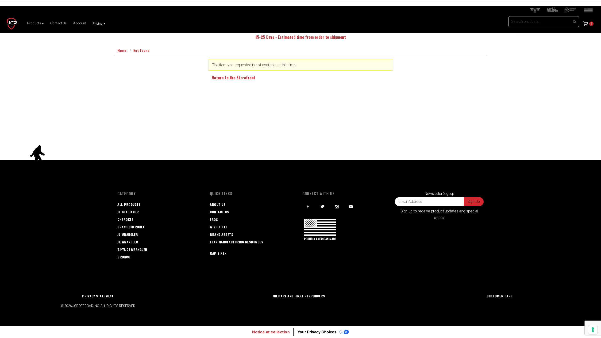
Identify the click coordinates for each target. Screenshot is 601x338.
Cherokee (125, 219)
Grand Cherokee (131, 226)
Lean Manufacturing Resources (236, 241)
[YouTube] (351, 206)
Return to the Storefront (233, 78)
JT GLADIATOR (128, 211)
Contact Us (219, 211)
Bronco (123, 256)
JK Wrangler (127, 241)
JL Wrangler (127, 234)
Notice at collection (271, 332)
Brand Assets (221, 234)
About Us (217, 204)
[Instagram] (337, 206)
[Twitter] (322, 206)
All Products (129, 204)
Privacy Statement (98, 295)
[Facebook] (308, 206)
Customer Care (499, 295)
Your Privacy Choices (316, 332)
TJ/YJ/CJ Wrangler (132, 249)
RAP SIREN (218, 253)
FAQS (214, 219)
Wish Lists (218, 226)
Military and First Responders (299, 295)
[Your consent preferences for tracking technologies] (592, 329)
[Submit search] (574, 21)
